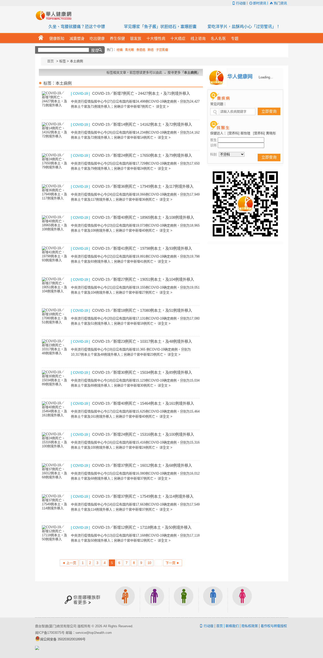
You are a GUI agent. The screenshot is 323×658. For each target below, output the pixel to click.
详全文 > (162, 106)
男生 (213, 599)
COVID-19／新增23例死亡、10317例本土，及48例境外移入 (142, 341)
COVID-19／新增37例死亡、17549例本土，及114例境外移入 (143, 496)
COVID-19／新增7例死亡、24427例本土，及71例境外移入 (141, 93)
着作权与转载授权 (274, 626)
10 (149, 563)
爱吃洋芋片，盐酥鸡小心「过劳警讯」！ (243, 26)
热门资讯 (280, 3)
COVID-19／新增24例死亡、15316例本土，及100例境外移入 (143, 434)
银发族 (154, 599)
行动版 (241, 3)
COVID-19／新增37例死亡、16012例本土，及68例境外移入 (142, 465)
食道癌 (140, 50)
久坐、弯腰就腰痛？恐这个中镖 (76, 26)
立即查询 (269, 111)
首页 (50, 61)
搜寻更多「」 (184, 72)
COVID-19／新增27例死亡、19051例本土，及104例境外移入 (143, 279)
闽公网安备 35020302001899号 (63, 639)
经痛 (120, 50)
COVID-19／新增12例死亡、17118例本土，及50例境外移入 (142, 527)
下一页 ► (173, 563)
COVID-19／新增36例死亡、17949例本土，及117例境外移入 (143, 186)
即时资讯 (259, 3)
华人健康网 (55, 15)
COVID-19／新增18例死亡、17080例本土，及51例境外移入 (142, 310)
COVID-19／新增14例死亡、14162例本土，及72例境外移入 (142, 124)
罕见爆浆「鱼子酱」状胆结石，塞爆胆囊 (160, 26)
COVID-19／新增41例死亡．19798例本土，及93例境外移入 (142, 248)
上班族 (125, 599)
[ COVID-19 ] (80, 94)
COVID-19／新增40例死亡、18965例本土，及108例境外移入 (143, 217)
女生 (242, 599)
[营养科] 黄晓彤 (264, 133)
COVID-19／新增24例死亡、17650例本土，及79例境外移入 (142, 155)
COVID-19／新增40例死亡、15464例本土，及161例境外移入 (143, 403)
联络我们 (232, 626)
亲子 (184, 599)
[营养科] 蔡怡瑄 (239, 133)
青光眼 (129, 50)
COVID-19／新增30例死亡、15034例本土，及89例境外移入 (142, 372)
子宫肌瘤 (162, 50)
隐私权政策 (249, 626)
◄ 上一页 (69, 563)
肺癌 (151, 50)
